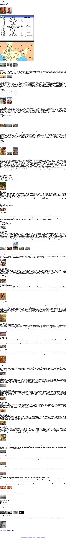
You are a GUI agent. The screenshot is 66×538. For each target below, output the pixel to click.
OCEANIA (43, 537)
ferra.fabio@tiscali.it (11, 530)
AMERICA (30, 537)
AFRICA (25, 537)
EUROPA (38, 537)
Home (22, 537)
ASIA (34, 537)
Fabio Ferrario (4, 4)
